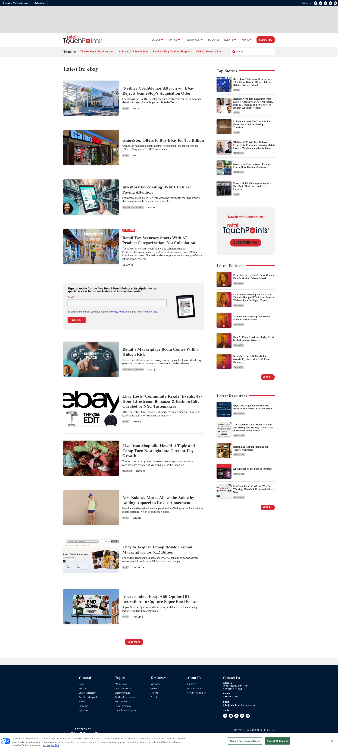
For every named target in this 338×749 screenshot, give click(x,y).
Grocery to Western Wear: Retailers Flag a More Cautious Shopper (252, 165)
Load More (134, 641)
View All (267, 377)
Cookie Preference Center (245, 740)
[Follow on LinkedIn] (320, 3)
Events (228, 40)
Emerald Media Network (16, 3)
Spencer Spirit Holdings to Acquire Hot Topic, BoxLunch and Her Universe (252, 186)
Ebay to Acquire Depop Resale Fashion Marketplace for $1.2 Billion (157, 549)
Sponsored (84, 710)
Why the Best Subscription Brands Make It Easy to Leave (251, 318)
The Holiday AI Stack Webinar (97, 51)
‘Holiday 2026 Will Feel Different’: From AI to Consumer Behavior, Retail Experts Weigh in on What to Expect (254, 145)
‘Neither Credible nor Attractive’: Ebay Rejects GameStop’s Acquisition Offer (158, 90)
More (245, 40)
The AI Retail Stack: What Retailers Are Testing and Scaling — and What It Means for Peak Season (253, 427)
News (125, 108)
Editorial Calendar (195, 688)
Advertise (40, 3)
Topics (173, 40)
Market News (121, 684)
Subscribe (265, 39)
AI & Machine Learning (125, 697)
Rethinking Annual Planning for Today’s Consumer (250, 448)
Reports (154, 693)
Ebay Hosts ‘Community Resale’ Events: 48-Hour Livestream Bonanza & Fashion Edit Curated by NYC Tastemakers (162, 401)
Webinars (155, 684)
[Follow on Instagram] (330, 3)
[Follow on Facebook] (315, 3)
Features (127, 471)
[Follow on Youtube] (335, 3)
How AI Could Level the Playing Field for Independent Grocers (253, 338)
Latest (156, 40)
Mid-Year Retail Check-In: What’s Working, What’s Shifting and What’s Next (253, 489)
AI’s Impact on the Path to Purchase (252, 468)
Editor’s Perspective (87, 693)
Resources (193, 40)
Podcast (213, 40)
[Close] (332, 741)
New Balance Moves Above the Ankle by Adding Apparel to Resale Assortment (158, 499)
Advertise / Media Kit (196, 693)
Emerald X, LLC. (249, 730)
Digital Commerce (123, 706)
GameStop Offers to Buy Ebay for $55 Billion (163, 140)
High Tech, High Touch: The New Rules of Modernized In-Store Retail (252, 407)
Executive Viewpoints (133, 207)
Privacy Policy (51, 745)
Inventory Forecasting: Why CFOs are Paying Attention (157, 189)
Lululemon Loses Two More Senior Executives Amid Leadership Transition (251, 124)
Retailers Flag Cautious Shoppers (172, 51)
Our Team (191, 684)
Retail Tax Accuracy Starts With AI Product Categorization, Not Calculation (158, 240)
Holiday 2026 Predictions (133, 51)
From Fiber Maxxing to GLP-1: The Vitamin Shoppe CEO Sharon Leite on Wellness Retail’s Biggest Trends (253, 297)
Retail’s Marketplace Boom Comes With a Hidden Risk (160, 351)
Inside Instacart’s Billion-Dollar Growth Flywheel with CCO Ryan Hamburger (251, 359)
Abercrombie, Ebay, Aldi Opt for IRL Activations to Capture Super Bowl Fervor (160, 598)
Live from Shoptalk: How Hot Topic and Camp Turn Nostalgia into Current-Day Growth (158, 450)
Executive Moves (122, 693)
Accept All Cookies (277, 740)
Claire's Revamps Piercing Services (217, 51)
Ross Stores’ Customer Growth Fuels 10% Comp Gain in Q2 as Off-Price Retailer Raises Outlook (252, 82)
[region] (169, 741)
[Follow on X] (325, 3)
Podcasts (238, 284)
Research (155, 688)
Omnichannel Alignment (126, 710)
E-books (154, 697)
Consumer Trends (123, 688)
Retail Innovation (122, 702)
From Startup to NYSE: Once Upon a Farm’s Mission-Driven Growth (253, 276)
